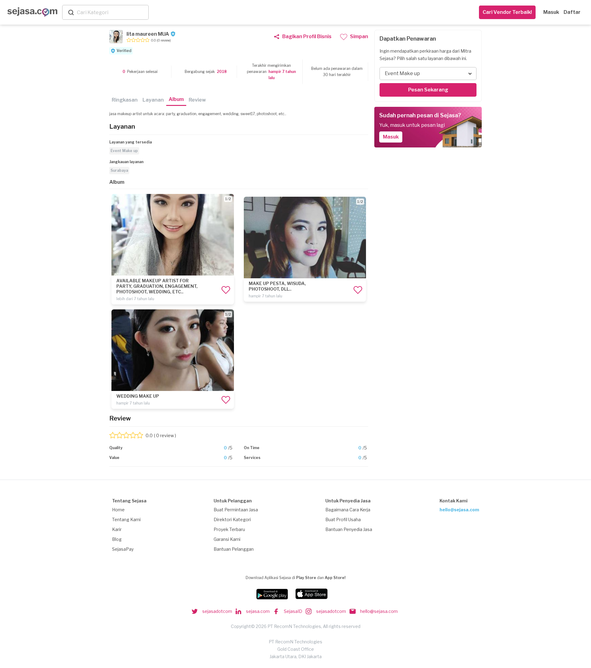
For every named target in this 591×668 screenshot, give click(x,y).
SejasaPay (123, 549)
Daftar (572, 12)
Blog (117, 539)
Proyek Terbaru (229, 529)
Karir (117, 529)
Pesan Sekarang (428, 90)
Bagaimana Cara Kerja (347, 509)
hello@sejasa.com (459, 509)
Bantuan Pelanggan (234, 549)
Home (118, 509)
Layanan (153, 100)
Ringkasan (125, 100)
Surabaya (119, 170)
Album (176, 99)
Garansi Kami (227, 539)
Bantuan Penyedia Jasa (348, 529)
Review (197, 100)
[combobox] (111, 12)
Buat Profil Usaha (343, 519)
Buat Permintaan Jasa (236, 509)
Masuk (551, 12)
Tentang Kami (126, 519)
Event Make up (124, 150)
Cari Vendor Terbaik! (507, 12)
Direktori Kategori (232, 519)
